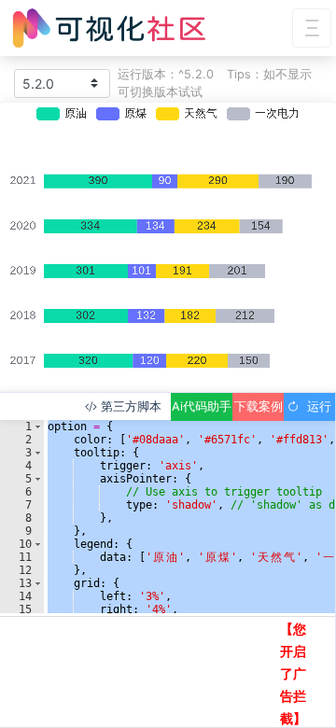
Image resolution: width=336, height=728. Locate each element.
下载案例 (258, 406)
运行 (315, 406)
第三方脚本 (129, 406)
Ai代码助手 (201, 406)
